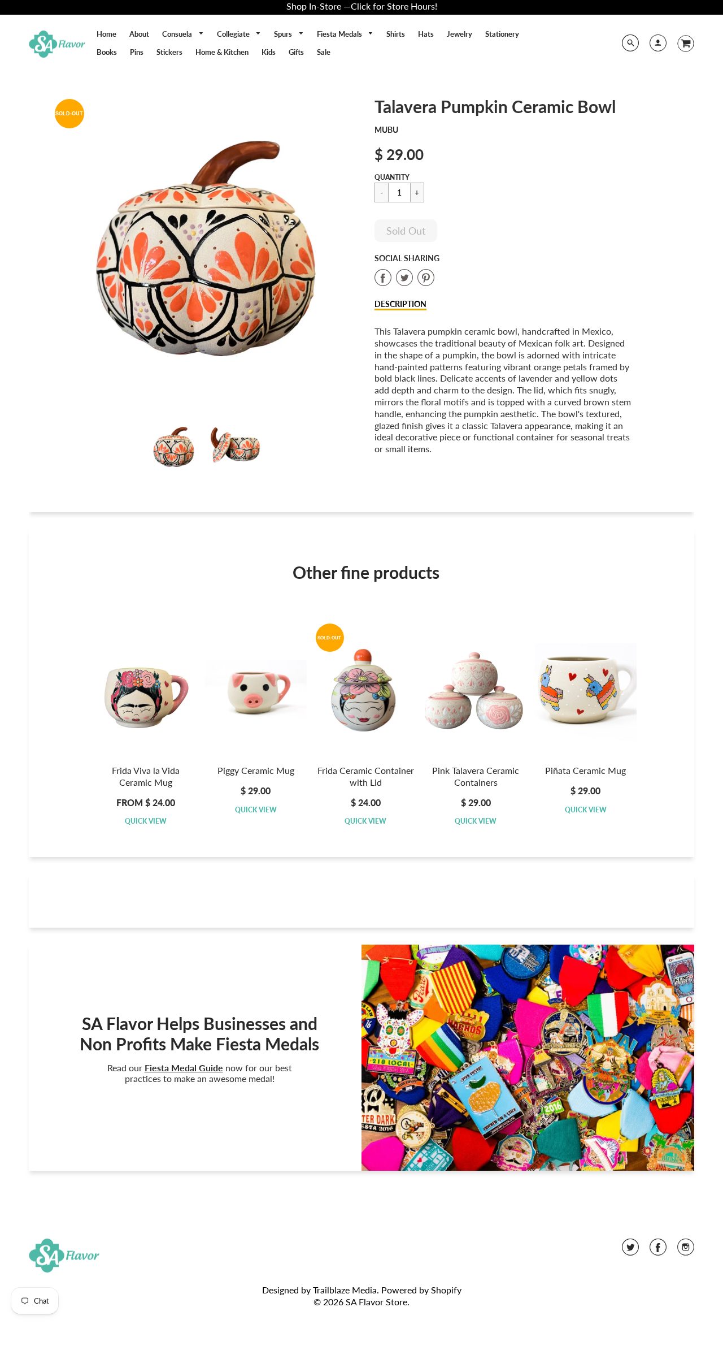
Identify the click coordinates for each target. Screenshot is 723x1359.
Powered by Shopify (421, 1289)
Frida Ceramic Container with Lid (365, 776)
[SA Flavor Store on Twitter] (630, 1250)
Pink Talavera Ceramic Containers (475, 776)
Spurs (284, 33)
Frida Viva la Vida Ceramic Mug (146, 776)
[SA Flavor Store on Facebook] (658, 1250)
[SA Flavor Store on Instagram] (685, 1250)
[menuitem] (106, 34)
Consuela (178, 33)
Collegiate (234, 33)
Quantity (392, 177)
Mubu (386, 130)
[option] (204, 249)
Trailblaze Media (345, 1289)
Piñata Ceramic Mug (585, 770)
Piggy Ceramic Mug (255, 770)
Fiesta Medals (340, 33)
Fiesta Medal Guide (184, 1067)
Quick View (146, 821)
